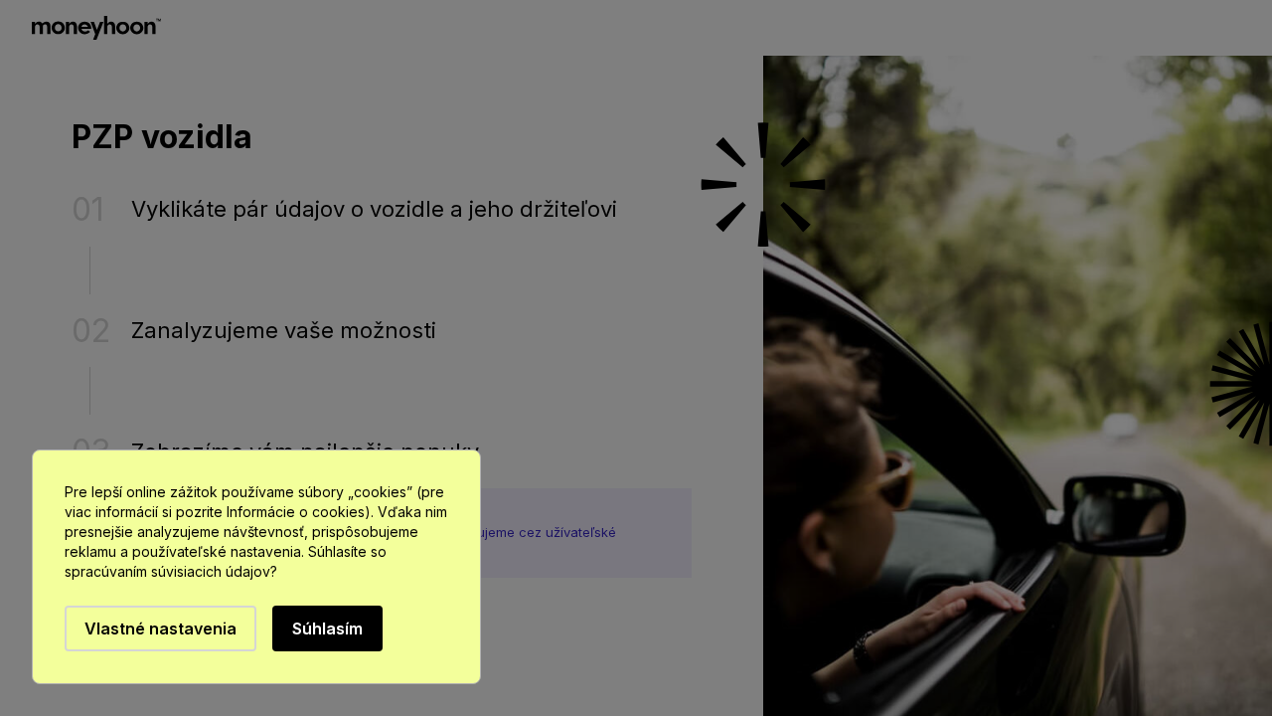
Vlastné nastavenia (160, 628)
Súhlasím (327, 628)
